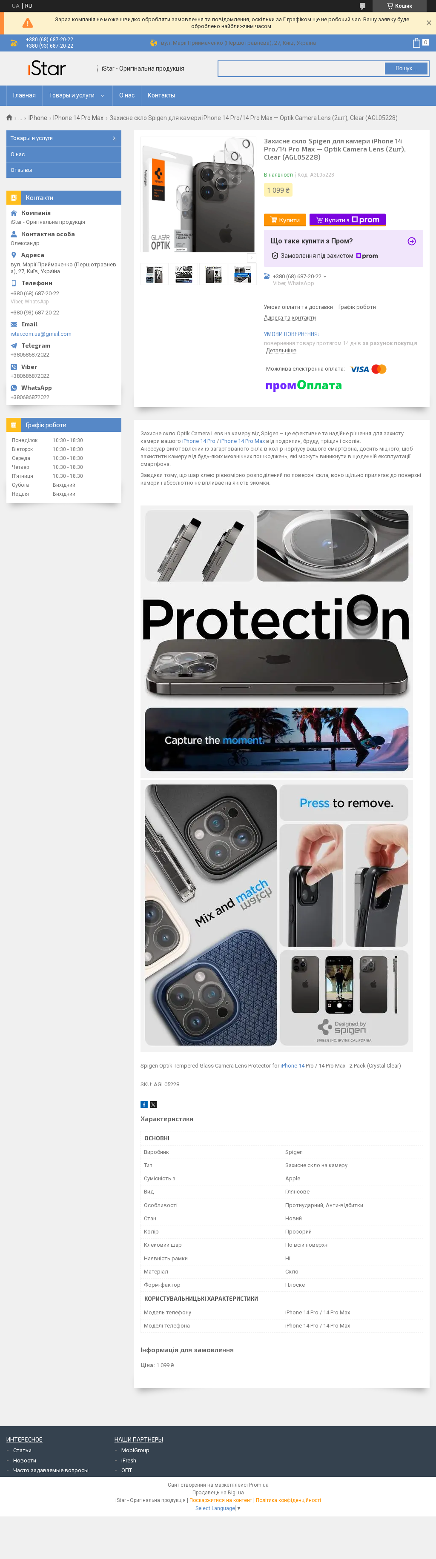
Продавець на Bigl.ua (218, 1493)
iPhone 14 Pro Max (242, 441)
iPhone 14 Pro (198, 441)
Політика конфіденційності (288, 1500)
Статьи (22, 1450)
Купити (289, 219)
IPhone (38, 117)
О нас (127, 95)
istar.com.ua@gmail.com (41, 334)
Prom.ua (259, 1485)
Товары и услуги (72, 95)
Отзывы (21, 170)
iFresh (128, 1460)
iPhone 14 (292, 1065)
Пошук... (406, 68)
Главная (24, 95)
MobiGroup (135, 1450)
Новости (24, 1460)
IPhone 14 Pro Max (78, 117)
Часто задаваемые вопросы (51, 1470)
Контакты (161, 95)
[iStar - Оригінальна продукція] (49, 68)
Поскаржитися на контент (220, 1500)
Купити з (337, 219)
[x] (153, 1106)
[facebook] (144, 1106)
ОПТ (126, 1470)
